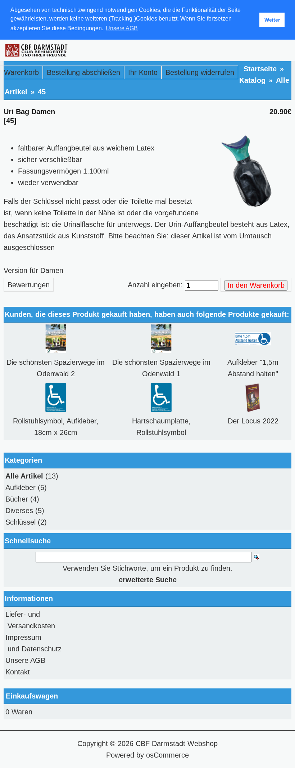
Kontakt (17, 672)
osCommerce (167, 755)
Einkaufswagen (32, 696)
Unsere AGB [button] (122, 28)
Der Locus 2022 (253, 421)
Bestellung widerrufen (199, 72)
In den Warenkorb (256, 285)
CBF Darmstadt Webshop (177, 743)
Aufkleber (20, 487)
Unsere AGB (25, 660)
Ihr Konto (143, 72)
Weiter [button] (272, 20)
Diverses (19, 511)
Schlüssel (20, 522)
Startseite (260, 69)
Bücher (16, 499)
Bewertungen (29, 285)
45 (42, 92)
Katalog (252, 80)
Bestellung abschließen (83, 72)
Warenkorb (21, 72)
